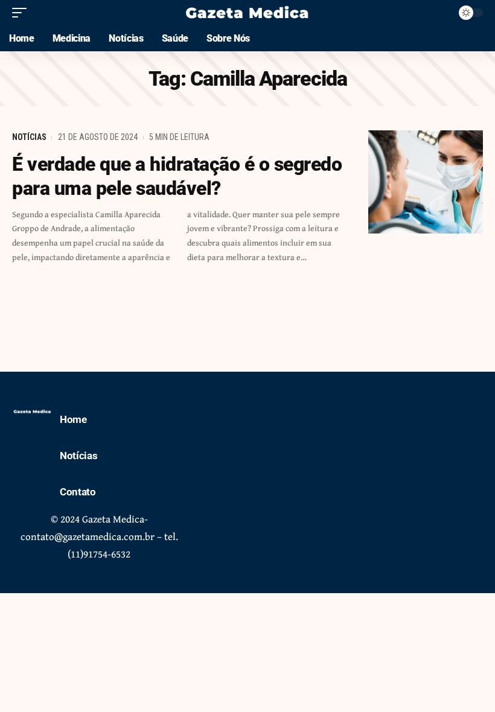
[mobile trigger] (22, 12)
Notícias (29, 137)
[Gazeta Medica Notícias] (247, 12)
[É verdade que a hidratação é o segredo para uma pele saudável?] (425, 182)
